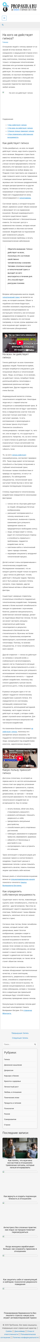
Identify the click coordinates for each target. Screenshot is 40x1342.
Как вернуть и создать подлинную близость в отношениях (20, 1197)
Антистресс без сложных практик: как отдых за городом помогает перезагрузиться (20, 1229)
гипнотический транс (11, 297)
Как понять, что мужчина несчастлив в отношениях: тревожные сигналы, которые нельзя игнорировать (20, 1164)
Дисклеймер (20, 1331)
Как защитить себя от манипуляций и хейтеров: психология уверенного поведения (20, 1281)
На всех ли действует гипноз (20, 128)
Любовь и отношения (12, 1092)
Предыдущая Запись (20, 1033)
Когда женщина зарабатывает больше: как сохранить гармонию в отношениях (20, 1248)
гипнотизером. (25, 198)
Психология (9, 1108)
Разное (7, 1114)
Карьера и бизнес (11, 1076)
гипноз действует (19, 455)
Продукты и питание (12, 1103)
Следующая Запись (20, 1038)
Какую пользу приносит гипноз (20, 131)
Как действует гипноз (17, 125)
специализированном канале (23, 879)
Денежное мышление (13, 1065)
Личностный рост (11, 1087)
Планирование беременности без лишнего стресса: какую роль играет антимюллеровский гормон (20, 1315)
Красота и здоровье (12, 1081)
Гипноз (5, 42)
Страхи (7, 1125)
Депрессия (8, 1070)
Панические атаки (11, 1098)
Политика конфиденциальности (25, 1337)
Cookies (9, 1331)
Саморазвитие (10, 1119)
